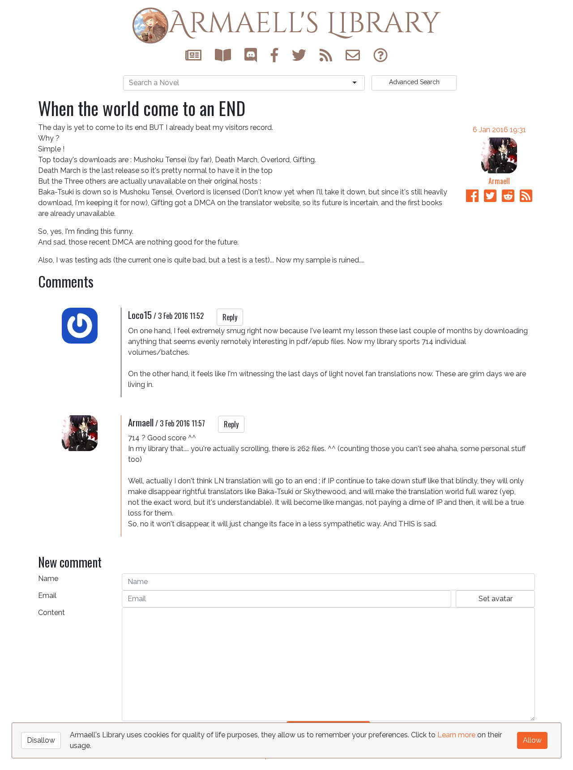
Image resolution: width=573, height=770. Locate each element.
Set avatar (496, 598)
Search (414, 82)
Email (47, 595)
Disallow (41, 740)
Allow (532, 740)
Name (48, 578)
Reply (229, 317)
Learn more (456, 735)
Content (51, 612)
